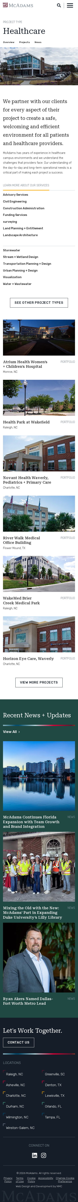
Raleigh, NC (14, 1074)
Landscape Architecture (20, 235)
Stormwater (11, 250)
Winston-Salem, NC (20, 1128)
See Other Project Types (39, 303)
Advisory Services (15, 194)
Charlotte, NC (16, 1096)
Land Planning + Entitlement (23, 228)
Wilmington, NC (17, 1117)
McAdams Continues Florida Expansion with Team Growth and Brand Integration (31, 822)
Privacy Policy (8, 1180)
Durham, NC (15, 1106)
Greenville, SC (55, 1074)
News (38, 42)
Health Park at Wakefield (26, 422)
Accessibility (45, 1178)
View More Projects (39, 682)
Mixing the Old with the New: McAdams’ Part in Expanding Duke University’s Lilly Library (32, 912)
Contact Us (19, 1042)
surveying (10, 222)
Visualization (12, 277)
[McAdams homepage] (18, 5)
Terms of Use (20, 1180)
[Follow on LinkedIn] (35, 1155)
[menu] (70, 5)
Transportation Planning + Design (27, 264)
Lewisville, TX (54, 1096)
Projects (24, 42)
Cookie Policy (31, 1180)
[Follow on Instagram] (44, 1155)
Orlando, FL (53, 1106)
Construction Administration (23, 208)
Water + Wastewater (17, 284)
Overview (8, 42)
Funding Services (15, 215)
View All (10, 732)
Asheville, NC (15, 1085)
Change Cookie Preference (65, 1180)
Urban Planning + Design (20, 270)
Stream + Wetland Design (20, 257)
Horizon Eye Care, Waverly (28, 659)
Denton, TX (53, 1085)
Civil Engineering (15, 201)
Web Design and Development (34, 1186)
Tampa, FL (52, 1117)
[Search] (59, 5)
